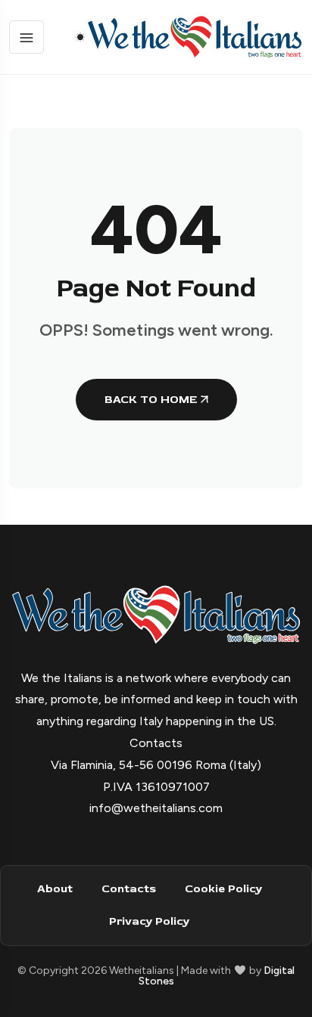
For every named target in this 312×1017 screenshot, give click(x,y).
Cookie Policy (223, 889)
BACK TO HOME (151, 399)
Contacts (128, 889)
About (55, 889)
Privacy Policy (149, 921)
